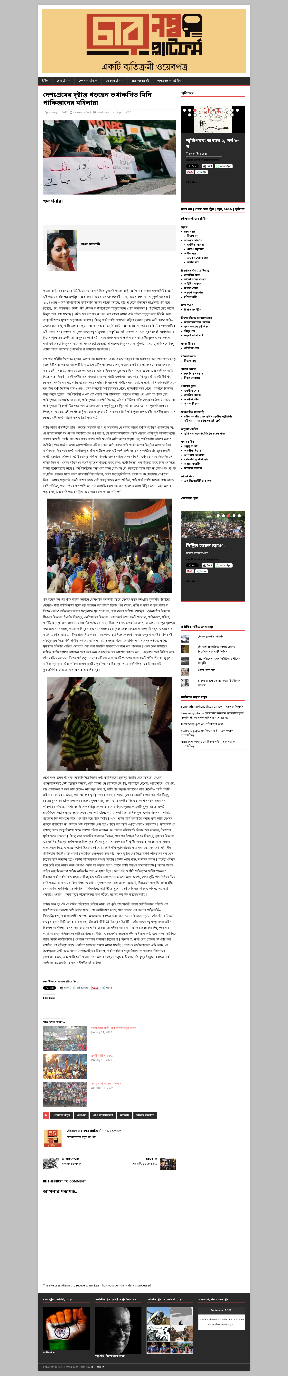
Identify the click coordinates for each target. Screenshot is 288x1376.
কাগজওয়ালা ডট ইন (169, 81)
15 (205, 115)
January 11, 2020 (58, 112)
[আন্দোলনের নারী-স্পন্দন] (213, 524)
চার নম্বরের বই (140, 81)
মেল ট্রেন (62, 81)
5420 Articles (113, 1131)
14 (200, 115)
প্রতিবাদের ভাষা (214, 724)
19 (226, 115)
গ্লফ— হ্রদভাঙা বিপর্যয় (211, 637)
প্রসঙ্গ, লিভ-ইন (206, 670)
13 (195, 115)
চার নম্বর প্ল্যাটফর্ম (82, 112)
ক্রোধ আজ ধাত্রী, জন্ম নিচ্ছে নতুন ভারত (113, 1028)
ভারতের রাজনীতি (145, 1115)
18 (221, 115)
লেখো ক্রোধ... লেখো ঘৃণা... (110, 112)
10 (232, 110)
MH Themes (97, 1367)
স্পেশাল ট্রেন (86, 81)
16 (211, 115)
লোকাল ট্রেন (112, 81)
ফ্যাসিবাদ (124, 1115)
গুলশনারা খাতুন (61, 1115)
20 (232, 115)
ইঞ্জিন (45, 81)
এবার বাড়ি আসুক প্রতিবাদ (106, 1084)
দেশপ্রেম (81, 1115)
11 (237, 110)
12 (189, 115)
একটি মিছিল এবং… (102, 1056)
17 (216, 115)
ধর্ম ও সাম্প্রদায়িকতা (103, 1115)
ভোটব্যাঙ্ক (203, 271)
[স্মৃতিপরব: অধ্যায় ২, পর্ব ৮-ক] (213, 119)
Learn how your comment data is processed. (122, 1286)
